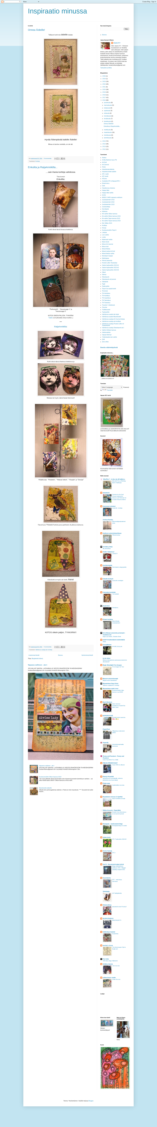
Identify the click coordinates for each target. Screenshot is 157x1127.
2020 (104, 89)
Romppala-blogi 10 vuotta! (119, 825)
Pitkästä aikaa (116, 535)
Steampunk (105, 277)
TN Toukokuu (106, 302)
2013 (104, 146)
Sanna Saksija (107, 851)
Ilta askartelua (107, 548)
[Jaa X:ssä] (60, 158)
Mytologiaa (105, 258)
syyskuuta (107, 110)
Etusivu (60, 655)
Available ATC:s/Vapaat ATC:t (111, 181)
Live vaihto (105, 235)
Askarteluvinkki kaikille (109, 171)
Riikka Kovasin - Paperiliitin (112, 810)
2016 (104, 100)
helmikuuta (107, 135)
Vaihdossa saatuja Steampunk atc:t (113, 327)
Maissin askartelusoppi (110, 678)
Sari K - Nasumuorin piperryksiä (113, 864)
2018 (104, 95)
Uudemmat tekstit (34, 655)
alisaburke (106, 493)
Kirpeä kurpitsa (108, 619)
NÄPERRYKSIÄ (108, 715)
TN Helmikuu (106, 293)
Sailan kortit (107, 837)
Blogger (90, 1101)
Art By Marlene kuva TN (109, 160)
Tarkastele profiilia (106, 68)
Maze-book (105, 242)
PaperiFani (106, 729)
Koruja (104, 228)
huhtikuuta (107, 130)
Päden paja (106, 783)
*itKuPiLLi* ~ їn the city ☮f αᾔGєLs (114, 479)
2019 (104, 92)
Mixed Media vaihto (108, 253)
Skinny (104, 274)
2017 (104, 97)
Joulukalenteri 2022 (108, 202)
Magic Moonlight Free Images (112, 665)
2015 (104, 141)
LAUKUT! (115, 553)
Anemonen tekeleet (109, 506)
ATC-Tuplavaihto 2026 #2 (119, 839)
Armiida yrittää (108, 547)
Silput (104, 272)
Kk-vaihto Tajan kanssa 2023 (111, 218)
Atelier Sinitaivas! (108, 552)
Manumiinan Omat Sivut (110, 683)
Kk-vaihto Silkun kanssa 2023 (111, 216)
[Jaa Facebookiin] (62, 158)
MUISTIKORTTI (116, 920)
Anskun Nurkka (108, 520)
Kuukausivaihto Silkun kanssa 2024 (50, 777)
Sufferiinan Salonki (109, 932)
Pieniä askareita (107, 260)
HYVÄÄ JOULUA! (117, 646)
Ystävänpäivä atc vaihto (109, 337)
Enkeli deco (105, 183)
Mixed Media (106, 249)
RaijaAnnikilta (60, 326)
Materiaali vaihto (107, 239)
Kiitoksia (104, 211)
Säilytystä (105, 281)
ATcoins (104, 178)
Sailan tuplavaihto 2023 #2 (110, 267)
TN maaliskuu (106, 298)
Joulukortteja (106, 207)
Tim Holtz (106, 959)
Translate (110, 390)
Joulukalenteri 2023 (108, 204)
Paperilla (105, 742)
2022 (104, 84)
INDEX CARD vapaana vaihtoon (112, 197)
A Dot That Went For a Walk (110, 759)
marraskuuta (108, 105)
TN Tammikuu (106, 300)
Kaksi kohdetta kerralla (118, 798)
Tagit (103, 284)
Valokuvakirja (106, 332)
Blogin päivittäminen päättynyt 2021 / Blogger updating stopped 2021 (119, 867)
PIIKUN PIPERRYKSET (110, 763)
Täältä (50, 318)
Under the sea (116, 979)
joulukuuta (107, 102)
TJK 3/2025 (115, 594)
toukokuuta (107, 121)
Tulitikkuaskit (106, 309)
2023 (104, 81)
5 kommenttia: (48, 647)
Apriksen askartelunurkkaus (112, 533)
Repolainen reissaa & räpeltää (113, 797)
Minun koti (105, 246)
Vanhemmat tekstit (87, 655)
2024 (104, 79)
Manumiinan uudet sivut (110, 688)
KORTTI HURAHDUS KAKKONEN (114, 640)
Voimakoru (115, 607)
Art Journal (105, 164)
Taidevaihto (105, 286)
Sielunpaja (106, 891)
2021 (104, 87)
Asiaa (104, 167)
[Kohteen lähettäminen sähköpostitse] (55, 158)
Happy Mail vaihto (107, 193)
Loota (104, 237)
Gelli (103, 186)
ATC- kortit (105, 174)
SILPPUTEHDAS (108, 918)
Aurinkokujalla (107, 565)
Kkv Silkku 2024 (107, 223)
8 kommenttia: (48, 158)
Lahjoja (104, 232)
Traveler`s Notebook (108, 305)
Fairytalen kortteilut (109, 592)
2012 (104, 149)
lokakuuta (107, 108)
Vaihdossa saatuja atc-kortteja (43, 649)
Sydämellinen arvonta (118, 785)
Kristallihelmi (107, 645)
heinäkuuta (107, 116)
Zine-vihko (105, 342)
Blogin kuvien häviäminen (110, 680)
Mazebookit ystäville (45, 788)
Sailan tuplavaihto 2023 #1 (110, 265)
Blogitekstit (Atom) (37, 658)
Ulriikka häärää (108, 964)
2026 (104, 76)
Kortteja (37, 161)
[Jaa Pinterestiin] (64, 158)
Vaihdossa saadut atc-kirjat (110, 314)
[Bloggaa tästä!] (57, 158)
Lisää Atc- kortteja (117, 508)
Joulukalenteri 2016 (108, 200)
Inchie (104, 195)
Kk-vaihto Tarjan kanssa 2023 (111, 221)
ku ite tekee (106, 658)
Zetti (103, 339)
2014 (104, 144)
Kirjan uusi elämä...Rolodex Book (112, 636)
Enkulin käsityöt (108, 579)
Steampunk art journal (109, 279)
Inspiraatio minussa (57, 11)
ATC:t (113, 852)
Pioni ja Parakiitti (108, 776)
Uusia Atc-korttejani (117, 580)
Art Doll (104, 162)
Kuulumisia (115, 933)
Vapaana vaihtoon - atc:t (37, 665)
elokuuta (107, 113)
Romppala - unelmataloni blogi (112, 824)
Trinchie (104, 307)
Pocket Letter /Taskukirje (109, 263)
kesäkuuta (107, 118)
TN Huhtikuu (106, 295)
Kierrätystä (105, 209)
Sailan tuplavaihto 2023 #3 (110, 270)
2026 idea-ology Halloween (110, 960)
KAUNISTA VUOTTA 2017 (119, 906)
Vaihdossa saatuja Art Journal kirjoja (113, 319)
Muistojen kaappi (107, 256)
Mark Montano (107, 702)
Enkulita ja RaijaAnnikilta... (43, 167)
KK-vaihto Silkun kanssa (109, 214)
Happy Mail (105, 190)
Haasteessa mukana (108, 188)
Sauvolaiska (107, 878)
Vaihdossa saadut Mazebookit (111, 316)
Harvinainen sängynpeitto (119, 567)
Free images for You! (118, 667)
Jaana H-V (117, 43)
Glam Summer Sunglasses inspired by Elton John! (118, 705)
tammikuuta (108, 138)
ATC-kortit (105, 176)
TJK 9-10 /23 (116, 965)
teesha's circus (108, 945)
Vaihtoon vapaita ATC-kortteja (111, 685)
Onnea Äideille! (36, 29)
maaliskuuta (108, 132)
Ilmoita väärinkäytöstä (109, 347)
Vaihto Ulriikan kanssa (109, 330)
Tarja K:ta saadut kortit (109, 288)
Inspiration (106, 606)
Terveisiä (105, 291)
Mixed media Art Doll (108, 251)
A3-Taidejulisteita (117, 893)
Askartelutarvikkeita (108, 169)
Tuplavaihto (105, 312)
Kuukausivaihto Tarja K (109, 230)
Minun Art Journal (107, 244)
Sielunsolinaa (107, 905)
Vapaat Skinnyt (106, 335)
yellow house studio (109, 977)
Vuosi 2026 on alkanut (118, 764)
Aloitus (104, 157)
